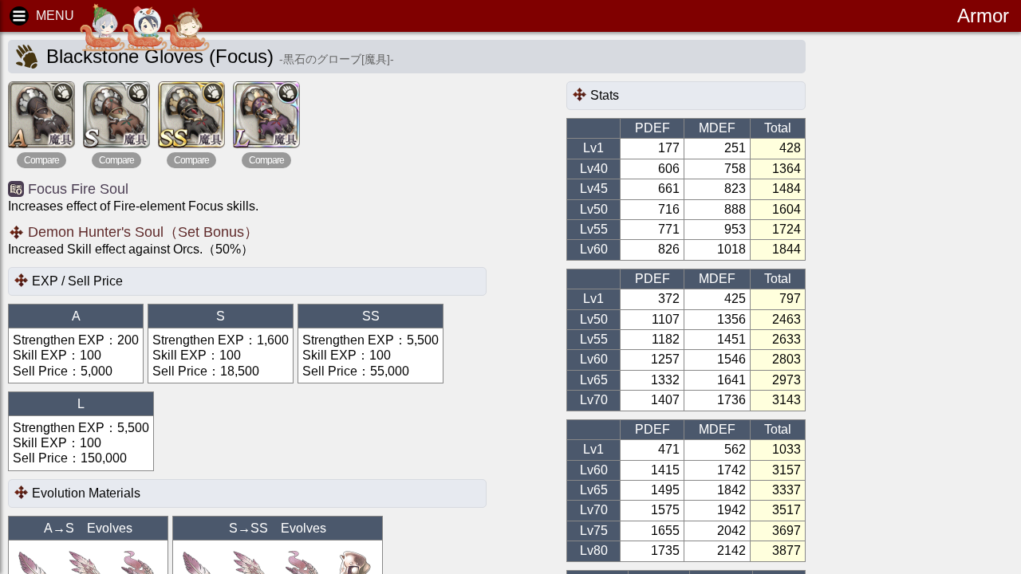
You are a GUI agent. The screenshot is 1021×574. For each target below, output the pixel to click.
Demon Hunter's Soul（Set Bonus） (143, 232)
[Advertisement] (941, 287)
